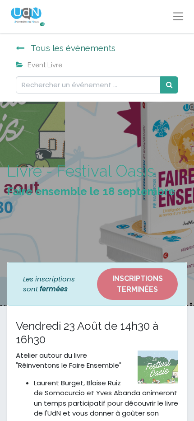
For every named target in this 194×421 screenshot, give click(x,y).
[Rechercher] (169, 85)
